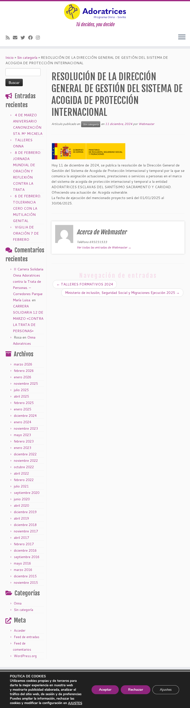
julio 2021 (21, 486)
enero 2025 (22, 409)
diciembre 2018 (25, 525)
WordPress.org (25, 656)
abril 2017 (21, 537)
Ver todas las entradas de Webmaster (104, 247)
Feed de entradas (26, 637)
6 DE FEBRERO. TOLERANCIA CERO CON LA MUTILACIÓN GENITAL (27, 208)
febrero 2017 (24, 544)
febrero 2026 (24, 370)
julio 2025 (21, 390)
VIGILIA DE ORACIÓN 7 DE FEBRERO (26, 233)
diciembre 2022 (25, 454)
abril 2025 (21, 396)
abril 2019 (21, 518)
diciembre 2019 (25, 512)
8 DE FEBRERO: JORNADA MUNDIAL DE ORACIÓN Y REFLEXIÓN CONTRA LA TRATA (27, 171)
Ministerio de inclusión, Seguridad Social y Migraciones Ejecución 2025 (122, 292)
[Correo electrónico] (17, 37)
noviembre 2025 (26, 383)
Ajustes (166, 690)
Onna (18, 603)
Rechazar (135, 690)
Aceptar (105, 690)
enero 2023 (22, 447)
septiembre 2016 (26, 557)
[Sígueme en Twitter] (24, 37)
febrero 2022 (24, 480)
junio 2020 (22, 499)
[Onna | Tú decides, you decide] (95, 12)
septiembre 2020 (26, 492)
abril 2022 (21, 473)
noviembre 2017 (26, 531)
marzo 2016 (23, 569)
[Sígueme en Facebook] (32, 37)
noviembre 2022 (26, 460)
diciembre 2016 (25, 550)
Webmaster (146, 124)
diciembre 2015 (25, 576)
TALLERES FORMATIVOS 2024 (84, 284)
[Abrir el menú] (182, 37)
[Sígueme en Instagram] (39, 37)
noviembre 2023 (26, 428)
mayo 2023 (22, 435)
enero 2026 (22, 377)
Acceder (19, 630)
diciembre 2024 (25, 415)
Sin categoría (27, 57)
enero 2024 (22, 422)
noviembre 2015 (26, 582)
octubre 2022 (24, 467)
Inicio (9, 57)
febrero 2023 (24, 441)
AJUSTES (75, 703)
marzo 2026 (23, 364)
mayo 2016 (22, 563)
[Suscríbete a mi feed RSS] (9, 37)
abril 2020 (21, 505)
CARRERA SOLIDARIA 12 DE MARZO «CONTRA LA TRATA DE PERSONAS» (28, 318)
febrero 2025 (24, 403)
